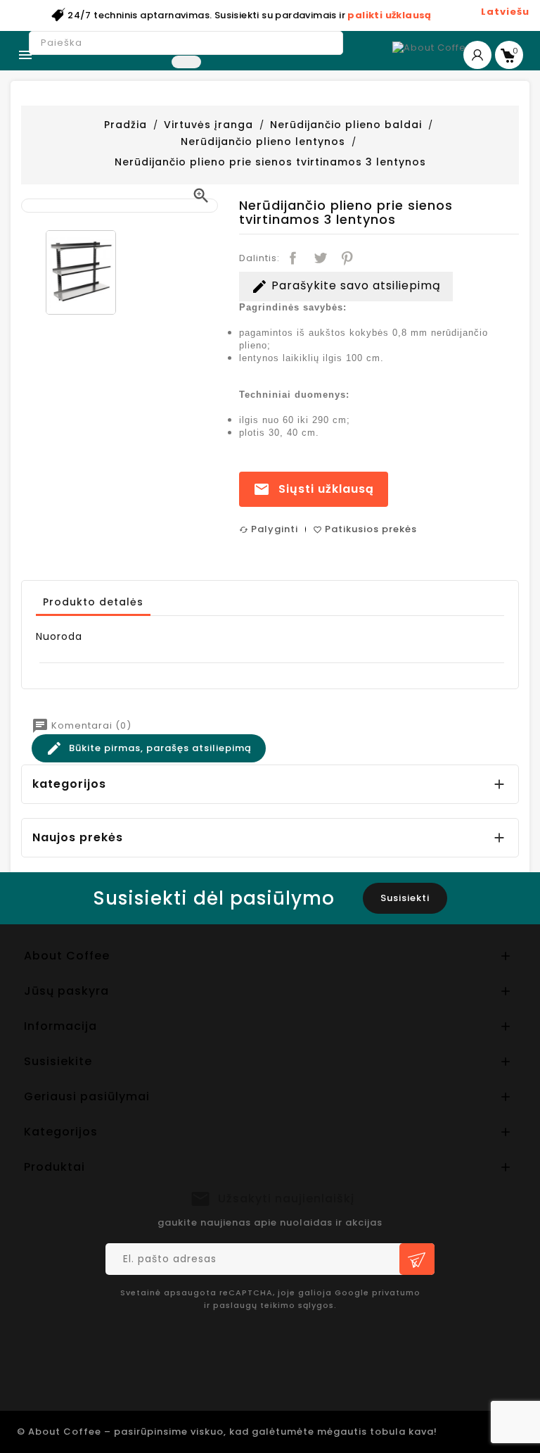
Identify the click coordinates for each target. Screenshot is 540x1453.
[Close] (485, 551)
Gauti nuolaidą (157, 862)
